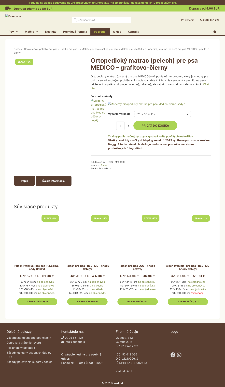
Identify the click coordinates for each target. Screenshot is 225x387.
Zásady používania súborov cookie (29, 362)
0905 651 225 (211, 20)
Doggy (103, 165)
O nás (117, 31)
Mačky (29, 31)
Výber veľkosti (37, 301)
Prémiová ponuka (75, 31)
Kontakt (133, 31)
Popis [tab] (24, 180)
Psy (11, 31)
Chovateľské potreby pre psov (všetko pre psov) (52, 49)
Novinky (50, 31)
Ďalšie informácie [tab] (53, 180)
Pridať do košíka (155, 125)
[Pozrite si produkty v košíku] (215, 31)
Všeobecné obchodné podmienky (29, 337)
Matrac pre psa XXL (131, 49)
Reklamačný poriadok (21, 347)
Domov (18, 49)
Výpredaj (100, 31)
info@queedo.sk (75, 341)
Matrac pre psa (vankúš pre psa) (100, 49)
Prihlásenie (187, 20)
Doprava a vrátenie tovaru (24, 342)
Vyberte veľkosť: (119, 113)
